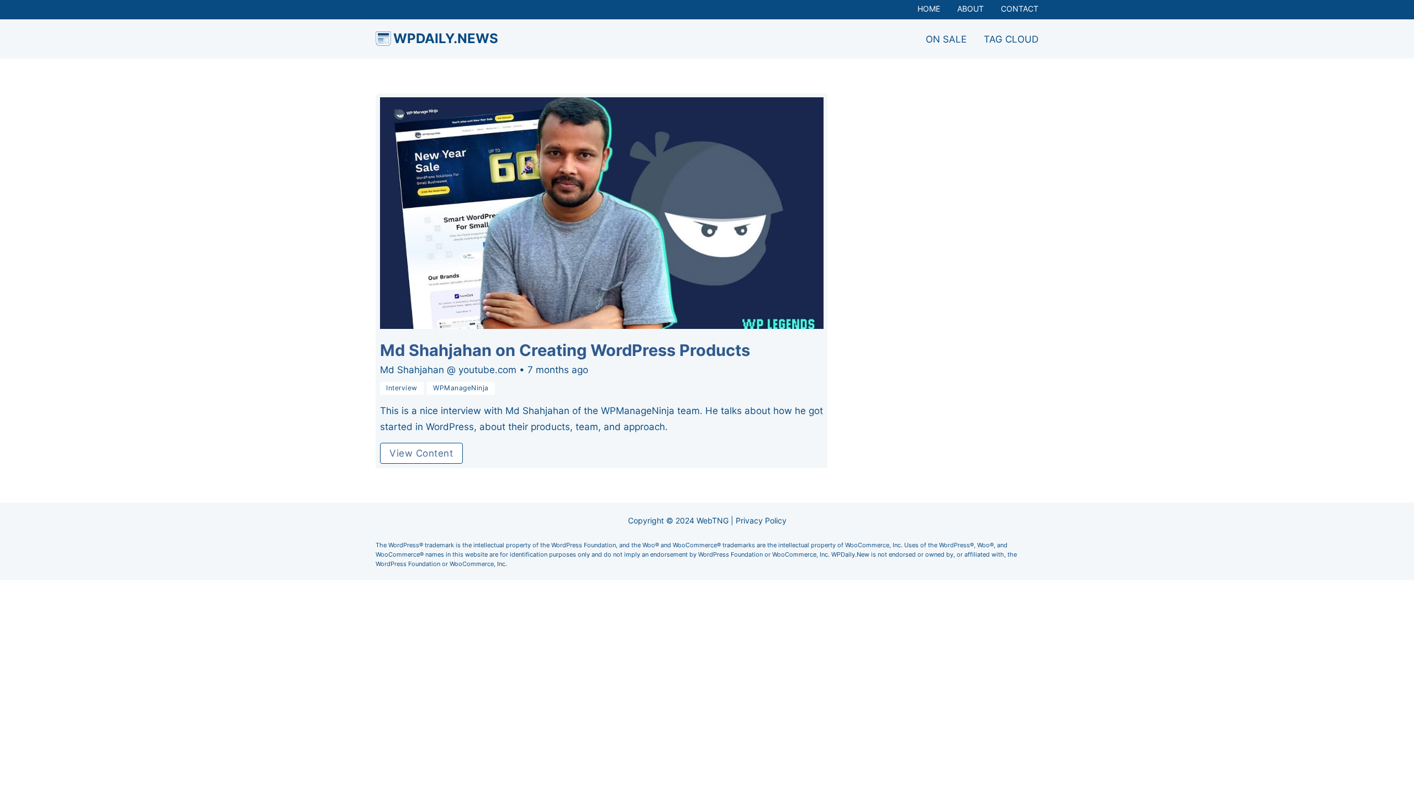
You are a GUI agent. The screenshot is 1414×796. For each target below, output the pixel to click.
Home (928, 8)
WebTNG (713, 520)
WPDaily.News (445, 38)
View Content (421, 453)
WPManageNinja (461, 388)
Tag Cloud (1011, 39)
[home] (383, 38)
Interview (402, 388)
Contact (1019, 8)
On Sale (946, 39)
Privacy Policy (761, 520)
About (970, 8)
